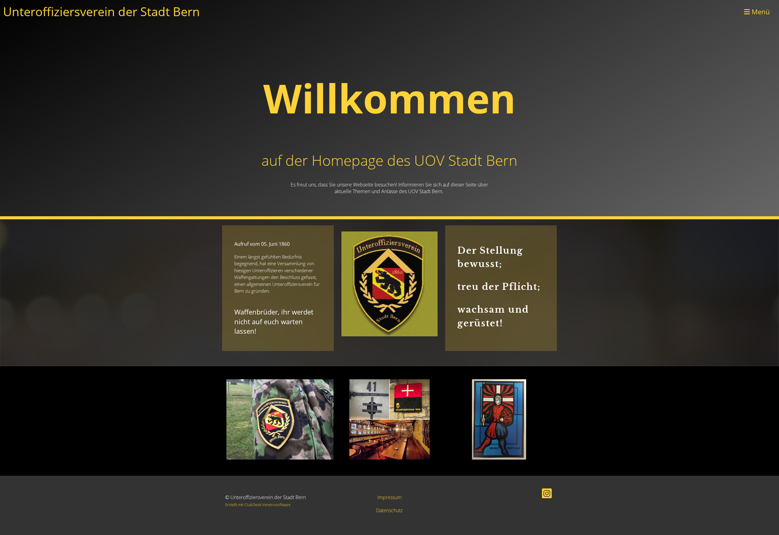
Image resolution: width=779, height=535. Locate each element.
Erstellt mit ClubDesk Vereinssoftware (258, 504)
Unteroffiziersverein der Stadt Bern (101, 11)
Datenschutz (389, 510)
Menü (760, 11)
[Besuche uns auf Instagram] (547, 494)
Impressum (389, 497)
